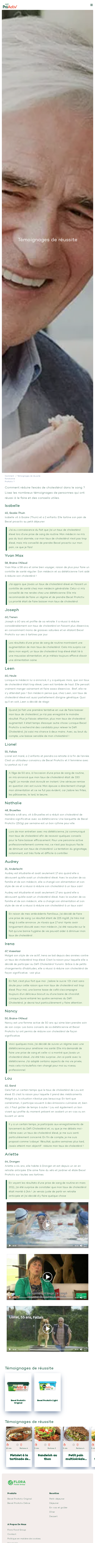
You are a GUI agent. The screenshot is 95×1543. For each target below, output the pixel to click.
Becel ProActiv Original (19, 1499)
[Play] (47, 1225)
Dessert (53, 1516)
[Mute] (81, 1245)
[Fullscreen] (85, 1245)
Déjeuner (54, 1503)
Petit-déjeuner (56, 1499)
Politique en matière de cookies (24, 1539)
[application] (47, 1225)
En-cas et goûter (58, 1508)
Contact (11, 1534)
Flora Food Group (16, 1530)
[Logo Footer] (16, 1481)
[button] (91, 5)
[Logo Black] (10, 5)
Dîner (52, 1512)
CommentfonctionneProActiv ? (10, 479)
